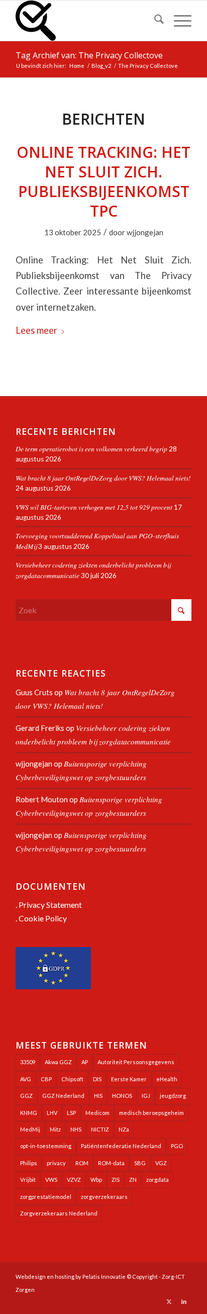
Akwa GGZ (58, 1062)
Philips (28, 1163)
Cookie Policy (43, 918)
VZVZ (74, 1179)
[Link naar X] (168, 1301)
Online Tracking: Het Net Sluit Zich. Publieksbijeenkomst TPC (103, 181)
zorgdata (157, 1179)
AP (84, 1062)
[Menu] (177, 21)
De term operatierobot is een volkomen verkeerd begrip (91, 448)
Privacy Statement (50, 904)
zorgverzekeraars (104, 1196)
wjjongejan (145, 232)
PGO (177, 1146)
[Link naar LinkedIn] (183, 1301)
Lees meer (36, 330)
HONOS (122, 1095)
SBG (140, 1163)
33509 (27, 1062)
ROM (81, 1163)
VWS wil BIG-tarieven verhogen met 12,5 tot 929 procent (94, 507)
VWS (51, 1179)
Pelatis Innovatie (104, 1276)
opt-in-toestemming (45, 1146)
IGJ (146, 1095)
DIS (97, 1079)
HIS (98, 1095)
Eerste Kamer (129, 1079)
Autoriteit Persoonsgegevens (135, 1062)
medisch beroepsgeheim (151, 1112)
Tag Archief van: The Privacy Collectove (89, 55)
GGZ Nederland (63, 1095)
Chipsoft (72, 1079)
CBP (46, 1079)
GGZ (26, 1095)
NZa (124, 1129)
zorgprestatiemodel (45, 1196)
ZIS (116, 1179)
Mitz (55, 1129)
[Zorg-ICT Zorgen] (86, 21)
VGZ (161, 1163)
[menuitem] (154, 21)
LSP (71, 1112)
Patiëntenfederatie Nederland (121, 1146)
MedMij (30, 1129)
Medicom (97, 1112)
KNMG (28, 1112)
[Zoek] (154, 21)
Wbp (96, 1179)
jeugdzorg (173, 1095)
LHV (52, 1112)
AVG (25, 1079)
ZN (133, 1179)
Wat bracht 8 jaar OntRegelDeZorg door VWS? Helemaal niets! (103, 478)
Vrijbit (28, 1179)
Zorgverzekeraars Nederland (58, 1213)
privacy (56, 1163)
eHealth (166, 1079)
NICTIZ (100, 1129)
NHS (75, 1129)
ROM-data (111, 1163)
